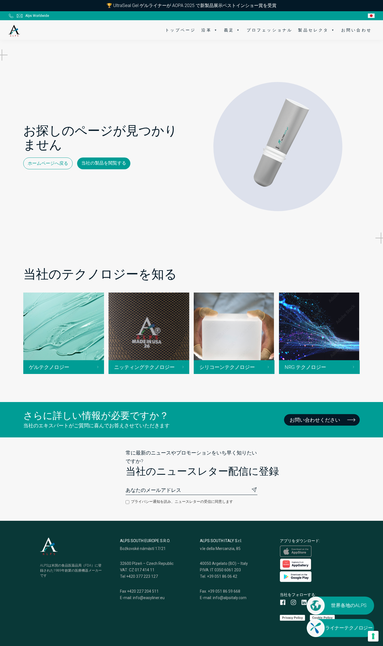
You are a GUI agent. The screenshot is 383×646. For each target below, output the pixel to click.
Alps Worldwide (37, 16)
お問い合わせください (315, 420)
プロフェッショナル (270, 30)
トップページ (180, 30)
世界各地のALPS (349, 605)
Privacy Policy (292, 618)
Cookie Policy (322, 618)
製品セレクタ (313, 30)
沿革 (206, 30)
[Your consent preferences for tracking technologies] (373, 636)
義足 (229, 30)
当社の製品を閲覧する (103, 163)
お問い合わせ (356, 30)
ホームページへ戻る (48, 163)
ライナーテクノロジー (349, 628)
